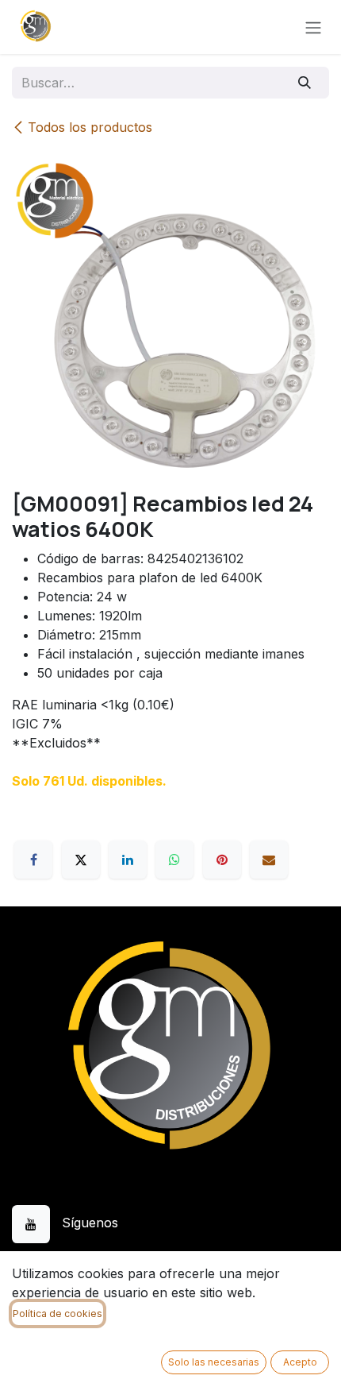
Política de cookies (57, 1313)
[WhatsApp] (174, 859)
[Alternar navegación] (313, 27)
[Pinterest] (222, 859)
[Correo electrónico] (269, 859)
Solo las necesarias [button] (213, 1362)
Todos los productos (90, 127)
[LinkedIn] (128, 859)
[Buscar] (305, 83)
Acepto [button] (300, 1362)
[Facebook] (33, 859)
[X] (81, 859)
